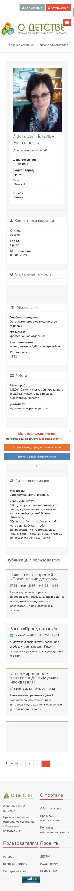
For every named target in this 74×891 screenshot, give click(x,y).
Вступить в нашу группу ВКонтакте (37, 456)
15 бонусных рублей (50, 438)
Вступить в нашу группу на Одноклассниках (37, 447)
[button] (37, 433)
